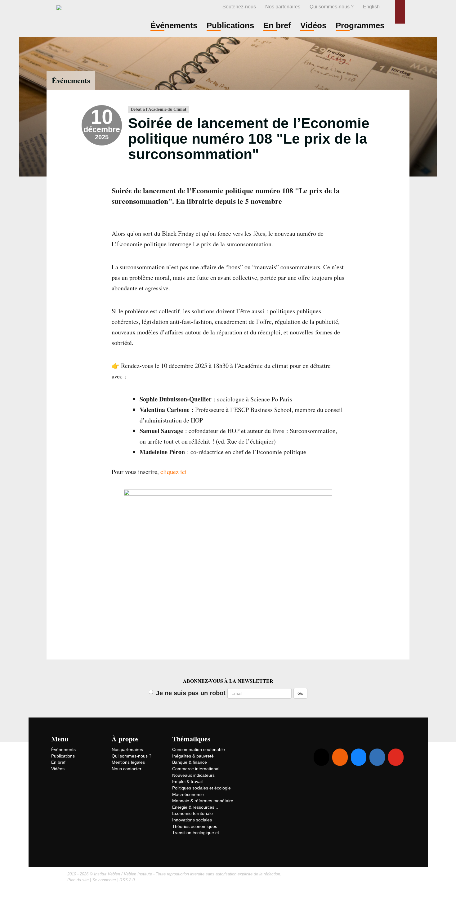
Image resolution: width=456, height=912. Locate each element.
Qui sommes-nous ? (332, 6)
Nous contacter (126, 768)
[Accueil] (90, 18)
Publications (63, 755)
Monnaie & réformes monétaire (202, 800)
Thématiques (191, 739)
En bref (58, 762)
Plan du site (78, 880)
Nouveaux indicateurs (193, 775)
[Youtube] (396, 757)
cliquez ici (173, 471)
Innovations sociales (192, 819)
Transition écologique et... (197, 832)
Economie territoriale (192, 813)
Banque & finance (189, 762)
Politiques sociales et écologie (201, 787)
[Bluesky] (358, 757)
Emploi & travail (187, 781)
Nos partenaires (282, 6)
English (371, 6)
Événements (71, 80)
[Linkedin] (377, 757)
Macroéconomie (188, 794)
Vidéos (58, 768)
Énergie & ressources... (195, 807)
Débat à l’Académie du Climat (158, 109)
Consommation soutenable (198, 749)
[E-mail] (321, 757)
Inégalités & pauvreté (193, 755)
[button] (400, 12)
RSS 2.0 (127, 880)
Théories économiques (194, 826)
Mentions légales (128, 762)
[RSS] (340, 757)
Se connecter (104, 880)
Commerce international (195, 768)
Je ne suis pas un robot (191, 693)
